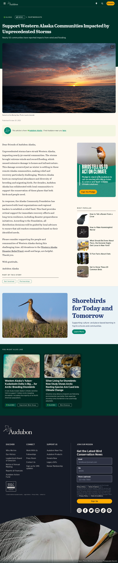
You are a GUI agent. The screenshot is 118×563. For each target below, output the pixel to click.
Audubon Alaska (35, 130)
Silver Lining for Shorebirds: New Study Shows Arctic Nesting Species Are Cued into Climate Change (62, 380)
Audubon (12, 3)
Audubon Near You (54, 450)
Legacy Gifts (52, 462)
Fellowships (31, 454)
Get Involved (9, 281)
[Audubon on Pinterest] (109, 510)
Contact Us (30, 462)
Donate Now (52, 458)
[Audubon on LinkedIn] (97, 510)
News (20, 17)
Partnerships (35, 17)
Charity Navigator (11, 486)
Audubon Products (54, 454)
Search (102, 3)
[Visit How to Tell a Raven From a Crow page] (96, 218)
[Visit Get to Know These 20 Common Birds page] (96, 271)
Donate (110, 3)
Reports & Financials (14, 471)
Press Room (31, 458)
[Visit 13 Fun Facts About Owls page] (96, 258)
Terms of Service (93, 487)
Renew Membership (55, 466)
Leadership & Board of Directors (14, 459)
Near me (96, 3)
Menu (4, 3)
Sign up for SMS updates (32, 467)
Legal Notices (27, 494)
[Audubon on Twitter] (91, 510)
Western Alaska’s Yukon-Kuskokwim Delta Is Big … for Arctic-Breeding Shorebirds (21, 380)
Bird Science (65, 405)
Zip (79, 468)
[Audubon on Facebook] (85, 510)
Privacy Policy (35, 494)
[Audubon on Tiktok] (103, 510)
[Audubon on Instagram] (79, 510)
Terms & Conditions (97, 496)
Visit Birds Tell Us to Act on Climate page (96, 170)
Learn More (79, 332)
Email (80, 459)
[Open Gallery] (112, 46)
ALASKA (11, 405)
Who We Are (11, 450)
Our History (10, 454)
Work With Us (32, 450)
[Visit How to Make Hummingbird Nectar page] (96, 232)
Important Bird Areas (27, 405)
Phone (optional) (84, 477)
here (64, 130)
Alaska (9, 17)
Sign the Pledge (88, 192)
